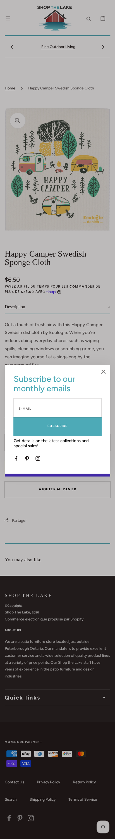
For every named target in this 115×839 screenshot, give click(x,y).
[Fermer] (103, 372)
